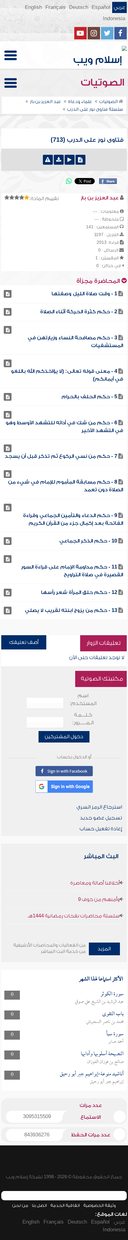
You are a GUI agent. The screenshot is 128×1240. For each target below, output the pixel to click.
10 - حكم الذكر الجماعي (88, 541)
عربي (119, 7)
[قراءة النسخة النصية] (80, 160)
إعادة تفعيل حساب (101, 829)
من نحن (20, 1205)
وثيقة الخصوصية (99, 1205)
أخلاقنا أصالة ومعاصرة (95, 883)
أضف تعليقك (24, 642)
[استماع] (70, 160)
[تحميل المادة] (59, 160)
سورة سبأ (115, 1034)
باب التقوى (113, 1014)
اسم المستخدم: (83, 699)
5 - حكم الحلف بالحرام (89, 396)
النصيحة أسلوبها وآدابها (102, 1054)
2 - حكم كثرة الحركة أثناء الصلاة (78, 311)
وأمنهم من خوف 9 (99, 899)
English (33, 7)
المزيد (104, 949)
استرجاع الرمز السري (99, 807)
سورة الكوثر (112, 994)
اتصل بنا (39, 1205)
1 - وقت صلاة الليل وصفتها (84, 294)
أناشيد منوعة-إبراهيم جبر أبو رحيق (92, 1074)
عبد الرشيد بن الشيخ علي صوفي (99, 1002)
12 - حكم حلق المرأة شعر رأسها (79, 592)
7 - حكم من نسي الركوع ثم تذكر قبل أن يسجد (61, 456)
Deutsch (78, 7)
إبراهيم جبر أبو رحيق (107, 1082)
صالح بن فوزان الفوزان (105, 1062)
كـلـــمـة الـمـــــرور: (83, 718)
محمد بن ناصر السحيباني (105, 1022)
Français (55, 7)
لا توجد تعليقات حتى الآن (96, 657)
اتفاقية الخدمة (65, 1205)
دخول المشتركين (64, 736)
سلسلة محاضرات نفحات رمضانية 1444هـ (74, 916)
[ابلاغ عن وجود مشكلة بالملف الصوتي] (48, 160)
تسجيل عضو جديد (101, 818)
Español (101, 7)
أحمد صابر (116, 1042)
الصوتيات (104, 82)
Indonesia (114, 18)
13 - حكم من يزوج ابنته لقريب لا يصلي (71, 610)
